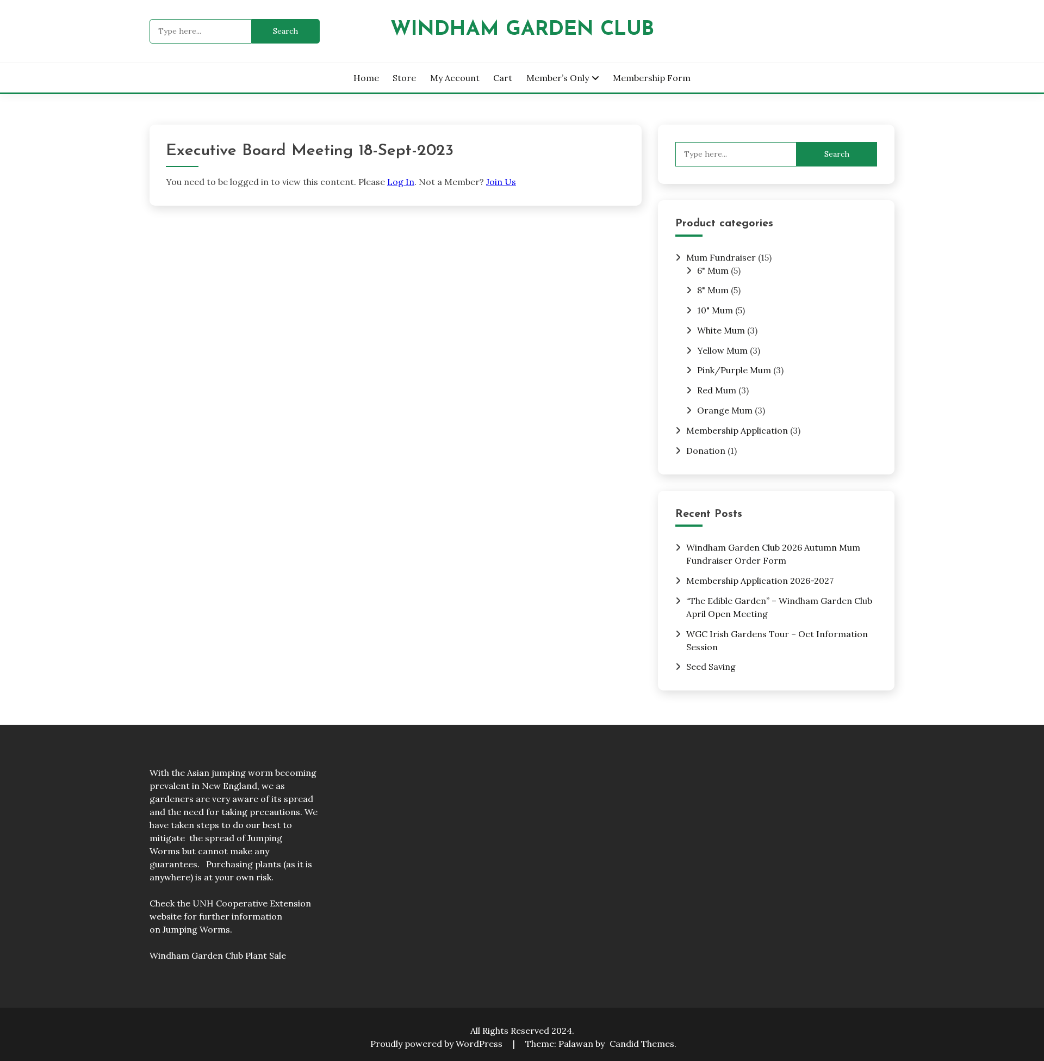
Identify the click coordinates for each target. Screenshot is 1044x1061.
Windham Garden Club (522, 30)
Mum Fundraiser (721, 257)
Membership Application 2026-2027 (760, 580)
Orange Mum (725, 410)
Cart (502, 77)
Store (404, 77)
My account (455, 77)
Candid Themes (642, 1043)
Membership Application (737, 430)
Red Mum (716, 390)
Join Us (501, 181)
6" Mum (713, 270)
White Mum (721, 330)
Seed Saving (711, 666)
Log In (400, 181)
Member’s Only (557, 77)
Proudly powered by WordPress (437, 1043)
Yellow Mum (722, 350)
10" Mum (715, 310)
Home (366, 77)
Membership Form (652, 77)
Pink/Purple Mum (734, 370)
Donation (705, 450)
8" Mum (713, 290)
